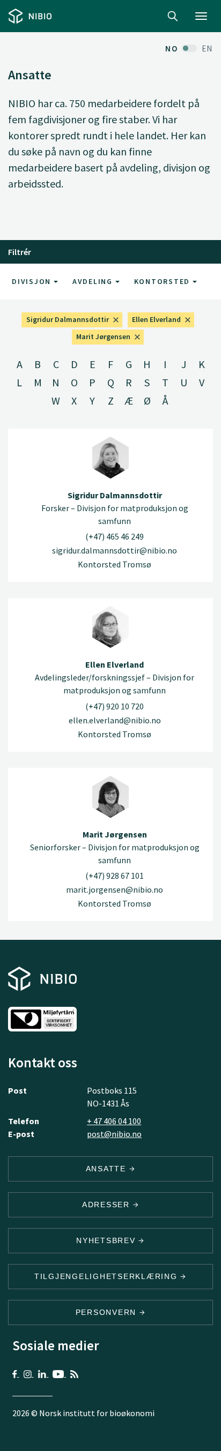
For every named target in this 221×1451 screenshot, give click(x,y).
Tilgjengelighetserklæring (107, 1276)
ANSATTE (107, 1168)
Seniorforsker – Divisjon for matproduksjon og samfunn (115, 847)
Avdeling (93, 281)
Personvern (107, 1312)
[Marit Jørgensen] (110, 797)
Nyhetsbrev (107, 1240)
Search (172, 16)
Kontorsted (163, 281)
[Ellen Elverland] (110, 627)
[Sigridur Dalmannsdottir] (110, 457)
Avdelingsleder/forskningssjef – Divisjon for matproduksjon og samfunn (114, 677)
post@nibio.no (114, 1133)
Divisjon (33, 281)
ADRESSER (107, 1204)
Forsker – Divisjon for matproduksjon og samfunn (114, 508)
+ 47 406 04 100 (114, 1121)
